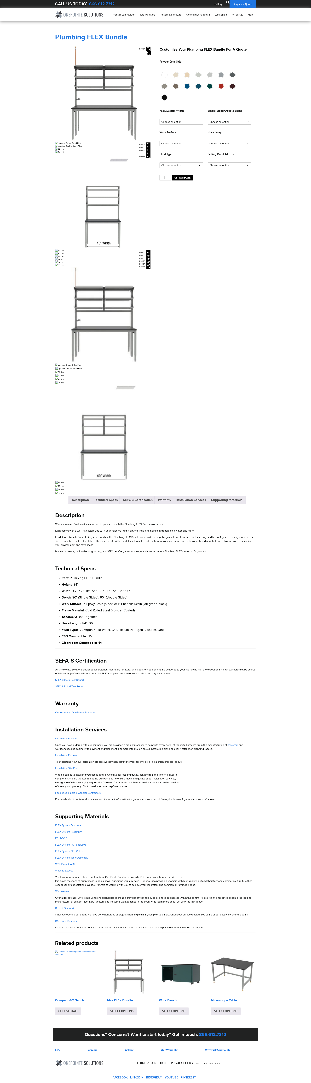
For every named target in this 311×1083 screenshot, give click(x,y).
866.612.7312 (102, 4)
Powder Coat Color (171, 61)
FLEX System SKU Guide (69, 851)
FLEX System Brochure (68, 825)
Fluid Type (166, 154)
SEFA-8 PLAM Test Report (69, 686)
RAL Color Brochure (66, 921)
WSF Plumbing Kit (65, 864)
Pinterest (188, 1077)
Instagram (154, 1077)
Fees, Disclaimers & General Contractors (78, 792)
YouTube (171, 1077)
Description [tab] (80, 500)
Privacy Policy (182, 1063)
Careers (92, 1049)
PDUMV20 (61, 838)
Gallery (218, 4)
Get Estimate (182, 177)
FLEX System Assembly (68, 831)
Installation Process (66, 755)
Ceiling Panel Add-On (221, 154)
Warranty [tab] (164, 500)
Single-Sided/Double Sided (225, 111)
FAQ (57, 1049)
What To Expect (64, 870)
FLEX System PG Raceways (70, 844)
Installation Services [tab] (191, 500)
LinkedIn (137, 1077)
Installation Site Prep (66, 768)
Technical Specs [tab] (106, 500)
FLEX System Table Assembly (71, 857)
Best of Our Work (64, 908)
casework (233, 745)
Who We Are (62, 891)
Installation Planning (66, 738)
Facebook (120, 1077)
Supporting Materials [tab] (226, 500)
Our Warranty (169, 1049)
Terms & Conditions (152, 1063)
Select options (122, 1011)
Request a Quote (243, 4)
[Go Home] (79, 15)
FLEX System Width (172, 111)
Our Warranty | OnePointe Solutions (75, 712)
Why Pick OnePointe (217, 1049)
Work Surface (168, 132)
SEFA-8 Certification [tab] (138, 500)
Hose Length (215, 132)
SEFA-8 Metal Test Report (69, 680)
